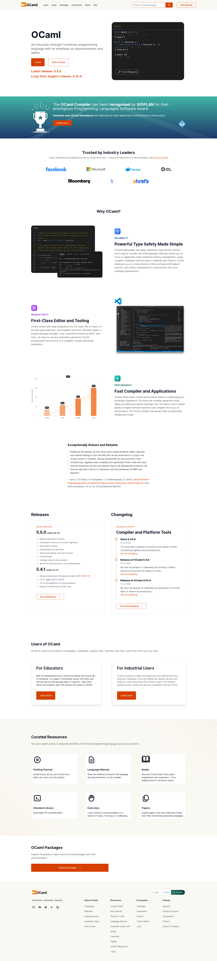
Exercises (115, 936)
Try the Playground (129, 72)
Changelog (89, 906)
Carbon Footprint (171, 911)
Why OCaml (89, 926)
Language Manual (119, 921)
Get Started (186, 5)
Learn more (46, 695)
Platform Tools (117, 916)
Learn (45, 5)
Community (77, 5)
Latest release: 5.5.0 (46, 71)
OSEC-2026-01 (82, 576)
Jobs (139, 926)
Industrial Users (91, 916)
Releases (88, 911)
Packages (64, 5)
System (179, 892)
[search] (169, 5)
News (87, 5)
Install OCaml (117, 906)
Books (113, 931)
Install (38, 62)
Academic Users (91, 921)
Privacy (166, 921)
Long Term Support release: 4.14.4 (56, 76)
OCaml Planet (143, 921)
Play (95, 5)
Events (140, 916)
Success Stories (161, 157)
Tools (54, 5)
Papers (114, 941)
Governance (168, 916)
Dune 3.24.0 (128, 539)
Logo (113, 951)
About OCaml (58, 62)
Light (156, 892)
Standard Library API (120, 926)
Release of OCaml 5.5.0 (134, 559)
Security (166, 906)
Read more (62, 123)
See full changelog (128, 553)
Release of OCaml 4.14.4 (135, 580)
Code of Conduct (171, 926)
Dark (167, 892)
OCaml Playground (119, 946)
